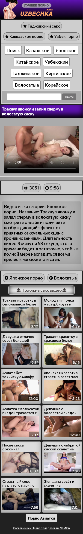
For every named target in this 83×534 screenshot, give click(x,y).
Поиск (13, 50)
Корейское (56, 85)
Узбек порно (65, 36)
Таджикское (25, 73)
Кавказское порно (26, 36)
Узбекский (56, 62)
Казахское (37, 50)
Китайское (27, 62)
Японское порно (25, 277)
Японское (66, 50)
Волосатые (27, 85)
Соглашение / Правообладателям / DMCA (41, 527)
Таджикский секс (43, 26)
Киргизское (58, 73)
